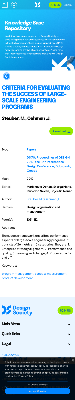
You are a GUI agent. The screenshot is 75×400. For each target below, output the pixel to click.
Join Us (55, 4)
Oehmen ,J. (52, 199)
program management (17, 273)
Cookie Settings (39, 384)
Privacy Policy (25, 376)
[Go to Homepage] (37, 4)
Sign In (68, 4)
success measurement (50, 273)
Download (59, 131)
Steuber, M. (35, 199)
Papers (31, 149)
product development (17, 278)
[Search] (14, 5)
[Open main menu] (5, 5)
